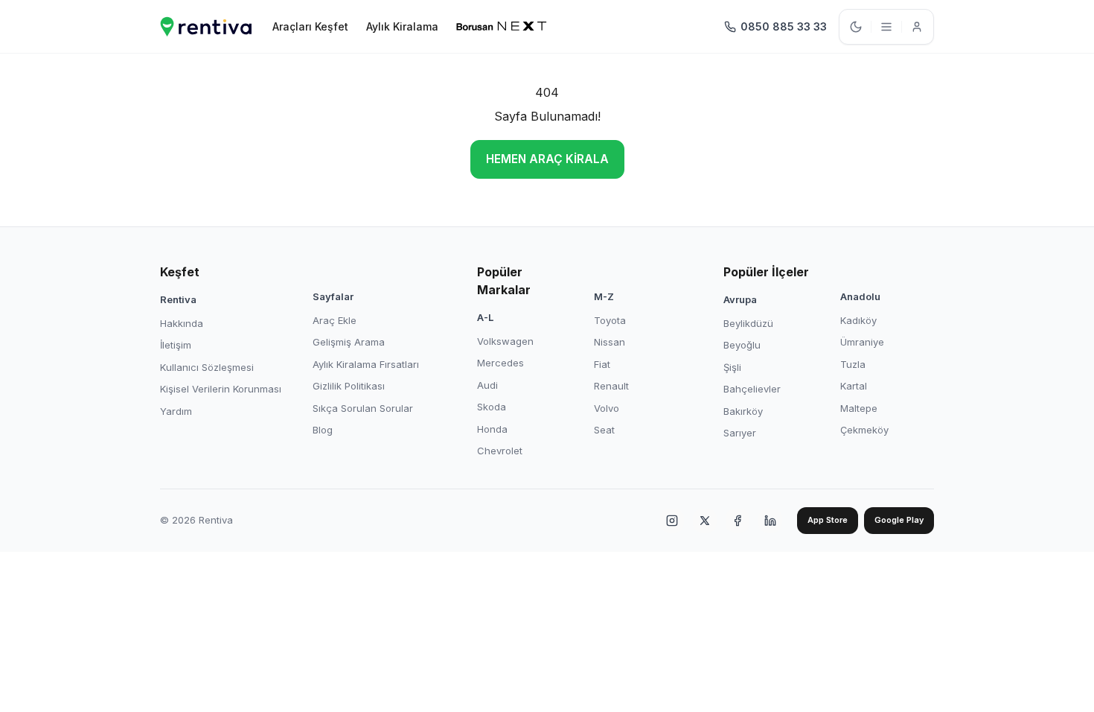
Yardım (176, 411)
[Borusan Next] (501, 27)
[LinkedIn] (770, 521)
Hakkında (181, 323)
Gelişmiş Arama (349, 342)
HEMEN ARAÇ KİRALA (547, 159)
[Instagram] (672, 521)
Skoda (491, 407)
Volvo (606, 408)
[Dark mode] (856, 27)
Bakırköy (743, 411)
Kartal (853, 386)
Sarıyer (739, 433)
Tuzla (853, 364)
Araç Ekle (334, 320)
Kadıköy (858, 320)
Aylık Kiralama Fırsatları (366, 364)
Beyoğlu (742, 345)
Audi (487, 385)
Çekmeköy (864, 430)
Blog (323, 430)
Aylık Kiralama (402, 26)
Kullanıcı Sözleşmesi (207, 367)
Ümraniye (862, 342)
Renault (611, 386)
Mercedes (500, 363)
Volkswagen (505, 341)
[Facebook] (737, 521)
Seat (604, 430)
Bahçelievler (752, 389)
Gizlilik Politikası (349, 386)
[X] (705, 521)
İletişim (175, 345)
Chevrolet (499, 451)
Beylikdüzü (748, 323)
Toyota (610, 320)
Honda (492, 429)
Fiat (602, 364)
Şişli (732, 367)
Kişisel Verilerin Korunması (220, 389)
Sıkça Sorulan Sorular (363, 408)
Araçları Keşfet (310, 26)
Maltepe (858, 408)
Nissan (609, 342)
